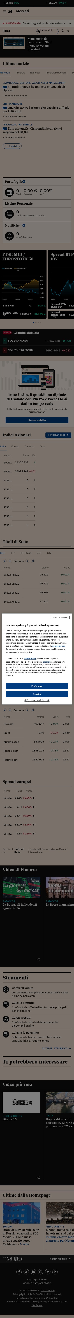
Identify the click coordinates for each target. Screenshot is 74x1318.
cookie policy (58, 646)
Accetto (37, 694)
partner (46, 662)
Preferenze (37, 686)
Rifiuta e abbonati (60, 618)
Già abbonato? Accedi (36, 700)
